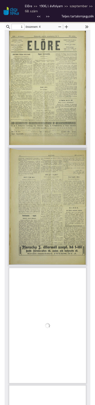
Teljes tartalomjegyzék (78, 16)
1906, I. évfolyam (51, 6)
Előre (28, 6)
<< (39, 16)
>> (48, 16)
